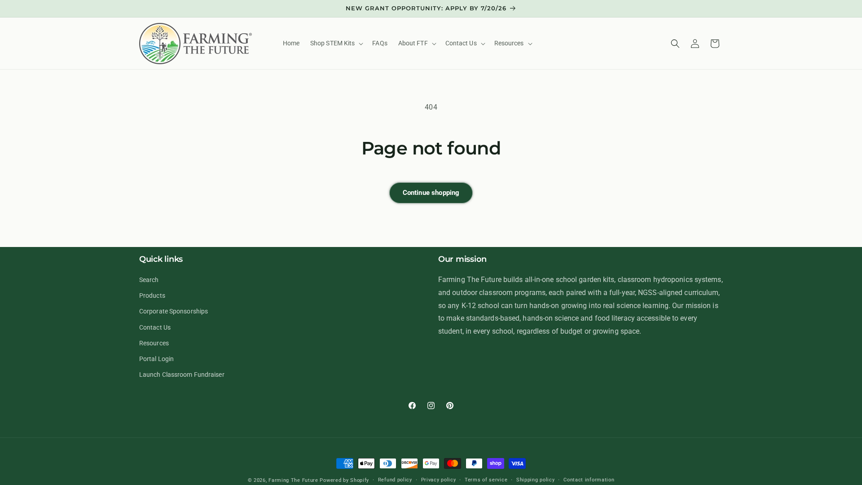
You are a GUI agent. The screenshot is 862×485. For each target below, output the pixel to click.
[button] (336, 43)
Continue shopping (431, 193)
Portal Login (156, 358)
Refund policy (395, 480)
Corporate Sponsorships (173, 311)
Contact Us (155, 327)
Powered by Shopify (344, 480)
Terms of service (486, 480)
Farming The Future (293, 480)
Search (149, 279)
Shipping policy (535, 480)
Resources (154, 343)
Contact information (588, 480)
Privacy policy (438, 480)
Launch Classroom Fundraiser (181, 374)
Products (152, 295)
